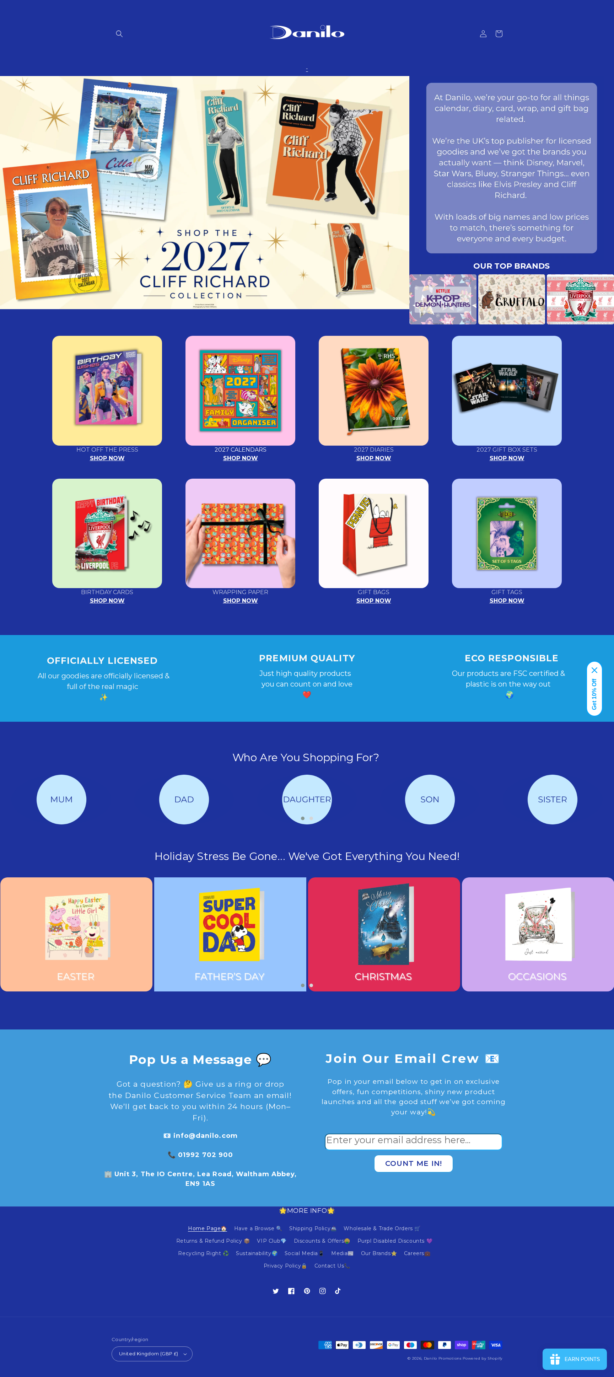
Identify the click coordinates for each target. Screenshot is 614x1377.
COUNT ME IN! (413, 1163)
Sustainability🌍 (257, 1253)
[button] (119, 34)
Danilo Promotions (443, 1358)
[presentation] (398, 299)
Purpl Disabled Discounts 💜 (395, 1241)
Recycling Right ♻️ (203, 1253)
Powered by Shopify (482, 1358)
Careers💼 (417, 1253)
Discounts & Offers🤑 (322, 1241)
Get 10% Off (594, 694)
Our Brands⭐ (379, 1253)
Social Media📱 (304, 1253)
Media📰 (342, 1253)
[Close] (594, 670)
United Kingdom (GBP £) (148, 1353)
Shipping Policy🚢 (313, 1228)
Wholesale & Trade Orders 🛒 (382, 1228)
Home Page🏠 (207, 1228)
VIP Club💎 (271, 1241)
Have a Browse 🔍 (258, 1228)
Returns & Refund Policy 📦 (213, 1241)
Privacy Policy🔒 (285, 1266)
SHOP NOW (107, 458)
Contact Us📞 (332, 1266)
